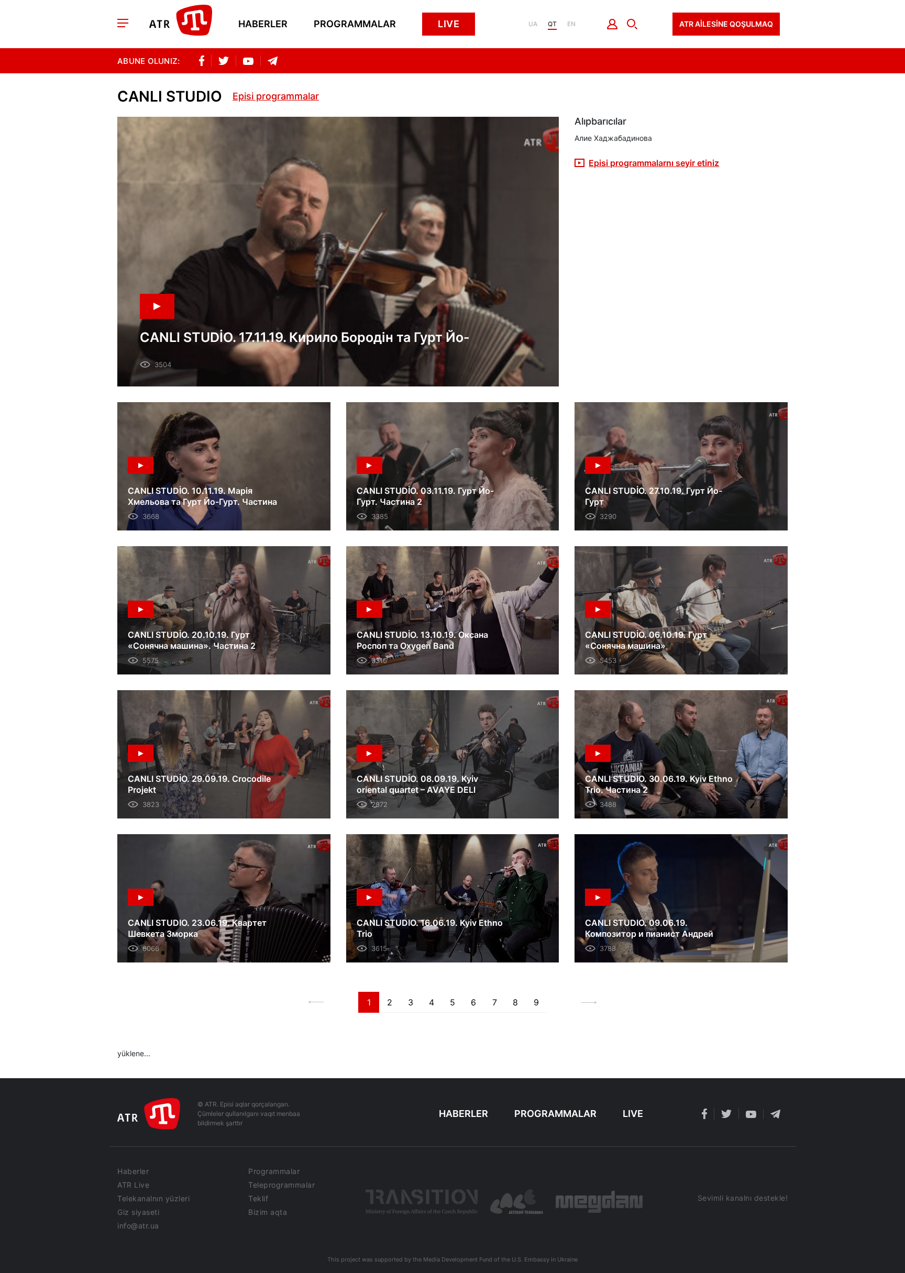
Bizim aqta (267, 1212)
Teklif (258, 1198)
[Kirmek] (612, 24)
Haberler (263, 24)
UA (532, 24)
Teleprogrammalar (281, 1185)
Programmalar (355, 24)
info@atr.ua (138, 1226)
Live (448, 23)
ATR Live (133, 1185)
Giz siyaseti (138, 1212)
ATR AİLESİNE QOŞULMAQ (726, 23)
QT (552, 24)
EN (571, 24)
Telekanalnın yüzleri (153, 1198)
